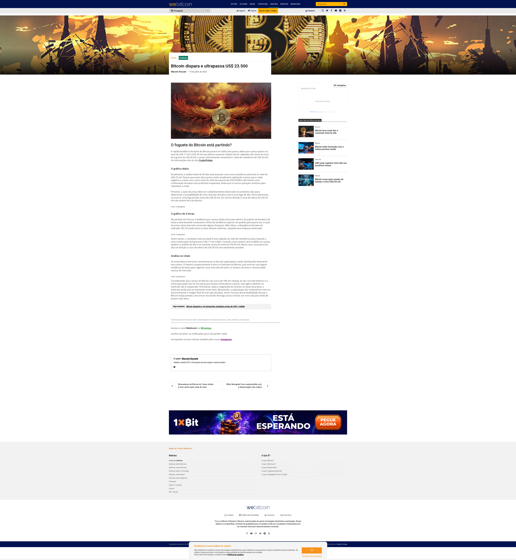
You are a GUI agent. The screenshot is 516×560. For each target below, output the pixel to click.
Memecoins (295, 4)
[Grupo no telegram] (340, 10)
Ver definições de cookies (312, 556)
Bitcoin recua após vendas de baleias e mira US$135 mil (329, 180)
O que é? (241, 10)
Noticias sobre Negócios (178, 478)
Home (174, 57)
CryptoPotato (206, 160)
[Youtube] (336, 10)
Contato (230, 515)
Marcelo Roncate (190, 358)
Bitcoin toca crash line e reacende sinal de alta (326, 132)
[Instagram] (323, 10)
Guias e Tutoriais (175, 485)
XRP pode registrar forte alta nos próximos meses (331, 164)
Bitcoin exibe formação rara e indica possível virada (329, 148)
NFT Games (173, 492)
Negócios (284, 4)
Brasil (252, 4)
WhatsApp (206, 328)
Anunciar (271, 515)
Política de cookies (235, 554)
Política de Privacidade (250, 515)
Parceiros (287, 515)
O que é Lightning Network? (271, 471)
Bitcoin (234, 4)
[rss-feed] (345, 10)
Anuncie (311, 10)
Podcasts (172, 481)
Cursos (253, 10)
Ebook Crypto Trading (267, 10)
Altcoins (243, 4)
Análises (274, 4)
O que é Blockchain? (269, 467)
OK (312, 550)
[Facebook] (331, 10)
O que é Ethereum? (268, 464)
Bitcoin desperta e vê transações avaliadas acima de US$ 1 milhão (215, 306)
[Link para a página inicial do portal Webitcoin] (258, 507)
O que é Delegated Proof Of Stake (274, 474)
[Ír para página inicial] (189, 4)
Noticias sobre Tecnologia (179, 471)
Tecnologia (263, 4)
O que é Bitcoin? (267, 460)
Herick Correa (342, 544)
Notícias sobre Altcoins (178, 467)
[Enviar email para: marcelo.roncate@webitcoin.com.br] (174, 367)
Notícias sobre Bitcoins (178, 464)
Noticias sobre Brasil (177, 474)
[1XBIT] (258, 422)
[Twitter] (327, 10)
